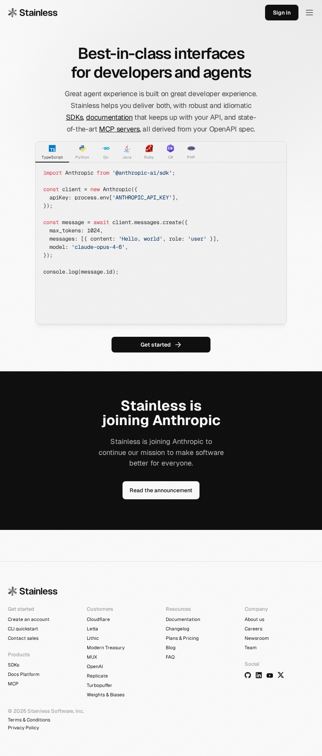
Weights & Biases (105, 695)
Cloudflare (98, 619)
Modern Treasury (105, 648)
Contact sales (23, 638)
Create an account (28, 619)
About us (254, 619)
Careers (253, 629)
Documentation (183, 619)
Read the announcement (161, 490)
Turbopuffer (99, 685)
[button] (309, 12)
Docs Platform (24, 674)
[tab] (52, 152)
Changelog (177, 629)
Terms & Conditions (29, 720)
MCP (13, 684)
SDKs (74, 117)
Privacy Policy (23, 728)
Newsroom (257, 638)
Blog (171, 648)
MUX (92, 657)
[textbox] (161, 243)
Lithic (93, 638)
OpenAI (95, 666)
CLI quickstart (23, 629)
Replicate (97, 676)
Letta (92, 629)
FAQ (170, 657)
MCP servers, (120, 128)
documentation (109, 117)
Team (251, 648)
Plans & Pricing (182, 638)
